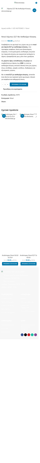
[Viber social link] (16, 101)
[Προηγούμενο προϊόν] (2, 32)
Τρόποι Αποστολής (7, 305)
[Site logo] (19, 2)
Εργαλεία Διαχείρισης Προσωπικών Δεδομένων (28, 327)
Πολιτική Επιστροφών (28, 311)
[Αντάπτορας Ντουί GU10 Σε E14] (10, 183)
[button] (10, 263)
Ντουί (27, 28)
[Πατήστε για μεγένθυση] (5, 9)
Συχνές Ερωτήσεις (7, 325)
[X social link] (9, 101)
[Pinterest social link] (12, 101)
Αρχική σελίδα (6, 28)
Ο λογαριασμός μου (27, 302)
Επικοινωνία (5, 332)
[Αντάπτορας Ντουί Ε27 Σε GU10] (28, 183)
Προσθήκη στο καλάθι (19, 84)
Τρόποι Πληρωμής (7, 302)
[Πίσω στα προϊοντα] (5, 32)
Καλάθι (23, 298)
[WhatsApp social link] (14, 101)
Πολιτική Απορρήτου (8, 312)
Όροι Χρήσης (5, 309)
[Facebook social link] (7, 101)
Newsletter (4, 328)
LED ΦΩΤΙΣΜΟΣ (18, 28)
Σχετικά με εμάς (6, 298)
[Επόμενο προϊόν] (7, 32)
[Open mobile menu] (2, 3)
